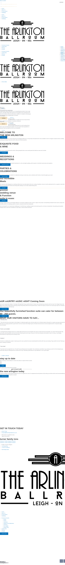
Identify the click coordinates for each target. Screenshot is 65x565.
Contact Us (12, 117)
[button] (61, 561)
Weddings (4, 12)
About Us (3, 9)
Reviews (3, 47)
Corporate (63, 49)
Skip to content (3, 0)
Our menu (3, 130)
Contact (3, 49)
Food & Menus (4, 11)
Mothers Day (6, 527)
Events (62, 46)
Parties (62, 47)
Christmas (62, 51)
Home (3, 8)
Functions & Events (5, 45)
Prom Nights (6, 526)
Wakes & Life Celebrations (9, 523)
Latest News (4, 46)
